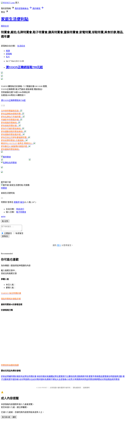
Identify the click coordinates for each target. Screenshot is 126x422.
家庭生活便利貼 (15, 19)
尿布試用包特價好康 (27, 376)
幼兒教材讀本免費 (41, 379)
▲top (3, 216)
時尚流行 (20, 209)
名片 (8, 57)
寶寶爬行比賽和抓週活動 (69, 376)
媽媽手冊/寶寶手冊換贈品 (91, 376)
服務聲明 (86, 388)
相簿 (8, 51)
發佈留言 (5, 236)
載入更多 (5, 221)
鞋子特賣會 (21, 212)
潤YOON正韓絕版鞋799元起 (24, 67)
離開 (14, 417)
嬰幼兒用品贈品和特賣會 (109, 379)
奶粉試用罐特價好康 (10, 376)
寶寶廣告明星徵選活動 (112, 376)
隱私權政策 (77, 388)
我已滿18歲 (6, 417)
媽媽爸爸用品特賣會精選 (87, 379)
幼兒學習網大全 (26, 379)
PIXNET (44, 388)
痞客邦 (17, 202)
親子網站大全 (55, 379)
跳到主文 (5, 26)
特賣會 (4, 188)
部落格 (9, 54)
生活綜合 (21, 46)
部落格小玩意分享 (68, 379)
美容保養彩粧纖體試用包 (48, 376)
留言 (22, 202)
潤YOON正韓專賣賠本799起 (13, 100)
